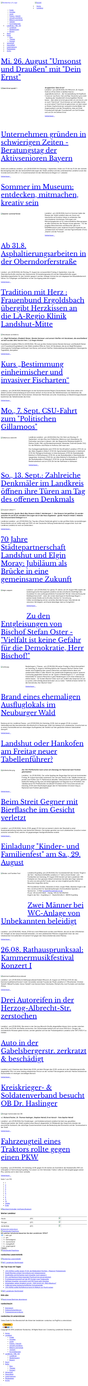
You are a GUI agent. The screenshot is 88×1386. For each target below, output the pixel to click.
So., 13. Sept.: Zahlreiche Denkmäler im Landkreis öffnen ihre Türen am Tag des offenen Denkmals (43, 487)
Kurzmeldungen (14, 24)
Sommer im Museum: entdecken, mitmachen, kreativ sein (39, 195)
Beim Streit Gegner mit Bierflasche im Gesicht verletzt (39, 810)
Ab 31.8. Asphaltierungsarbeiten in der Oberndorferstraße (43, 254)
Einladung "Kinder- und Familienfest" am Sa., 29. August (41, 854)
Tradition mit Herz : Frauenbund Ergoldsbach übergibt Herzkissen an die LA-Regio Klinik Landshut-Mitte (42, 308)
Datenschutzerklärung (13, 1310)
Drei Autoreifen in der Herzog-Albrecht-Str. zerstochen (37, 1008)
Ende (7, 1205)
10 (6, 1201)
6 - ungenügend (9, 1246)
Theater (12, 39)
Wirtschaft (10, 43)
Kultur (9, 35)
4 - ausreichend (9, 1242)
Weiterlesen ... (50, 116)
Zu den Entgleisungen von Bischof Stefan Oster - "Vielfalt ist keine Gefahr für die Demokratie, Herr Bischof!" (42, 636)
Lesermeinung (12, 47)
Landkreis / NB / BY (14, 26)
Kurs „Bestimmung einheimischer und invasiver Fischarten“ (35, 372)
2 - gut (5, 1237)
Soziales (12, 12)
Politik (11, 10)
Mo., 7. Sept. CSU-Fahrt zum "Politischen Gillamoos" (39, 419)
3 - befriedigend (9, 1240)
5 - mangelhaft (8, 1244)
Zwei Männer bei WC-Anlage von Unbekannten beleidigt (42, 913)
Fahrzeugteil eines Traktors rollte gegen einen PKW (35, 1149)
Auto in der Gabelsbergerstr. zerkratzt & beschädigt (43, 1051)
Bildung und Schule (16, 20)
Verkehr (12, 22)
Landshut (40, 8)
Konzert (12, 41)
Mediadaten (11, 49)
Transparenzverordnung (14, 1312)
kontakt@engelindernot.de (53, 891)
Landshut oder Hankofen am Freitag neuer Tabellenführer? (42, 751)
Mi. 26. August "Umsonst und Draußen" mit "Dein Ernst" (41, 69)
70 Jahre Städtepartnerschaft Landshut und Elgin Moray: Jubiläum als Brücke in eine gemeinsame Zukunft (36, 559)
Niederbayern (14, 30)
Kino (11, 37)
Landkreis (12, 28)
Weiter (7, 1203)
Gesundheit (11, 45)
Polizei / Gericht (14, 16)
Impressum (9, 1308)
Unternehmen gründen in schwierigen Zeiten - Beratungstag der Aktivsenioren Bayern (43, 146)
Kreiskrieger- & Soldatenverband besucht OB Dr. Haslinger (43, 1095)
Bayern (11, 31)
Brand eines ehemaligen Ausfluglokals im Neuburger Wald (40, 705)
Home (39, 6)
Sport (9, 33)
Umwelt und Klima (15, 18)
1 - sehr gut (7, 1235)
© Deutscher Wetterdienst (9, 1229)
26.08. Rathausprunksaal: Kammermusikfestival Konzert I (42, 958)
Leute (11, 14)
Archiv (9, 51)
